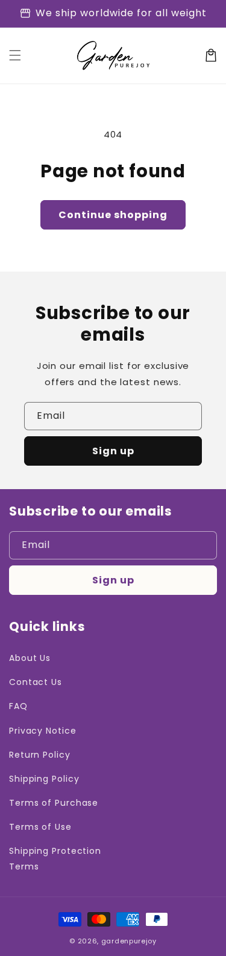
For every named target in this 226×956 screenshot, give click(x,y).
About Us (30, 658)
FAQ (18, 706)
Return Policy (40, 755)
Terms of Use (40, 827)
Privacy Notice (43, 731)
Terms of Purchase (53, 803)
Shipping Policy (44, 779)
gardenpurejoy (129, 941)
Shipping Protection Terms (55, 858)
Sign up (113, 451)
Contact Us (35, 682)
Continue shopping (113, 215)
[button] (15, 55)
